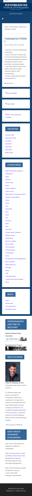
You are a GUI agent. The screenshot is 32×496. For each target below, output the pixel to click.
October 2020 (9, 135)
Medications (10, 83)
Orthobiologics (10, 250)
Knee (6, 226)
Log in (7, 300)
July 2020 (8, 141)
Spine (7, 270)
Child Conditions (10, 188)
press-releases (10, 261)
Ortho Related (9, 247)
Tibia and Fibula (10, 276)
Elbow (7, 200)
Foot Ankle (8, 209)
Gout (6, 212)
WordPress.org (10, 309)
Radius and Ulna (10, 264)
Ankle (7, 177)
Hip (6, 218)
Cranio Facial (9, 191)
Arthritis (8, 179)
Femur (7, 203)
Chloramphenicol (10, 78)
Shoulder (8, 267)
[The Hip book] (16, 19)
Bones (7, 185)
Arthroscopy (9, 182)
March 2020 (9, 152)
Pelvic (7, 256)
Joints (7, 223)
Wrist (7, 282)
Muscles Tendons (10, 241)
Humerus (8, 220)
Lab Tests (8, 229)
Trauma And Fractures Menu (14, 279)
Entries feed (9, 303)
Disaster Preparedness (12, 197)
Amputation (9, 174)
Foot (6, 206)
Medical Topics (10, 235)
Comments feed (10, 306)
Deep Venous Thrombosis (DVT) (15, 194)
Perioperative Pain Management (15, 259)
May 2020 (8, 147)
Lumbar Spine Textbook (13, 232)
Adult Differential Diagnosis (14, 171)
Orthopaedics (9, 253)
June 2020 (8, 144)
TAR (6, 273)
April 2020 (8, 149)
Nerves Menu (9, 244)
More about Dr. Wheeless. (14, 425)
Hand (7, 215)
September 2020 (10, 138)
